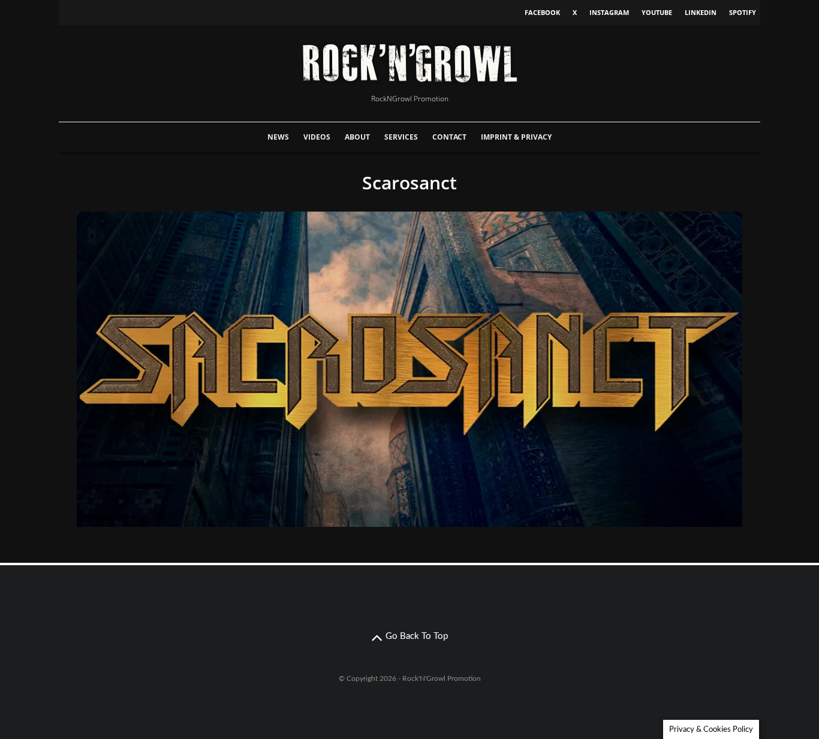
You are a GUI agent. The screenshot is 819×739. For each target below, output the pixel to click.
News (278, 137)
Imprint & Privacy (516, 137)
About (357, 137)
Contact (449, 137)
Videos (316, 137)
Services (401, 137)
